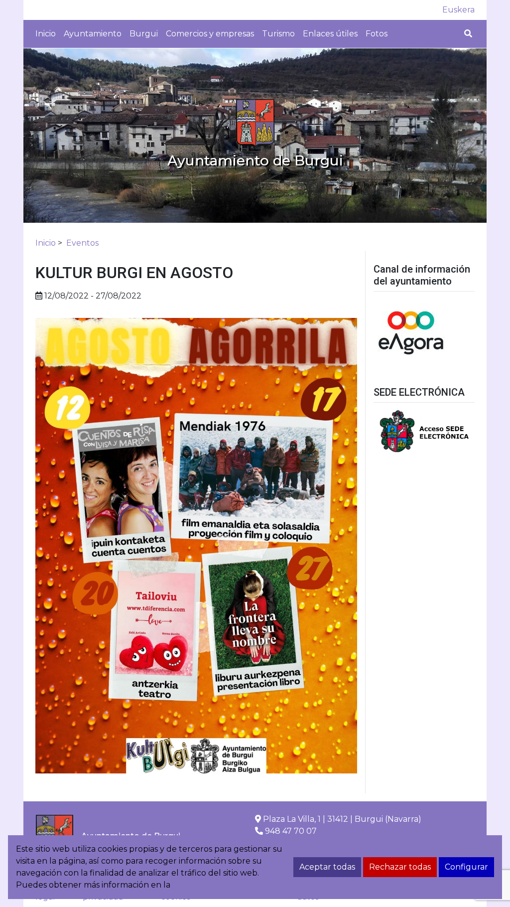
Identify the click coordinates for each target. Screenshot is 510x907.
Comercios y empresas (210, 33)
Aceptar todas (327, 867)
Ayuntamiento (93, 33)
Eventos (82, 243)
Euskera (458, 9)
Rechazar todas (400, 867)
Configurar (466, 867)
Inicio (45, 33)
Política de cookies (209, 885)
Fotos (376, 33)
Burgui (143, 33)
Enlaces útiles (330, 33)
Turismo (278, 33)
